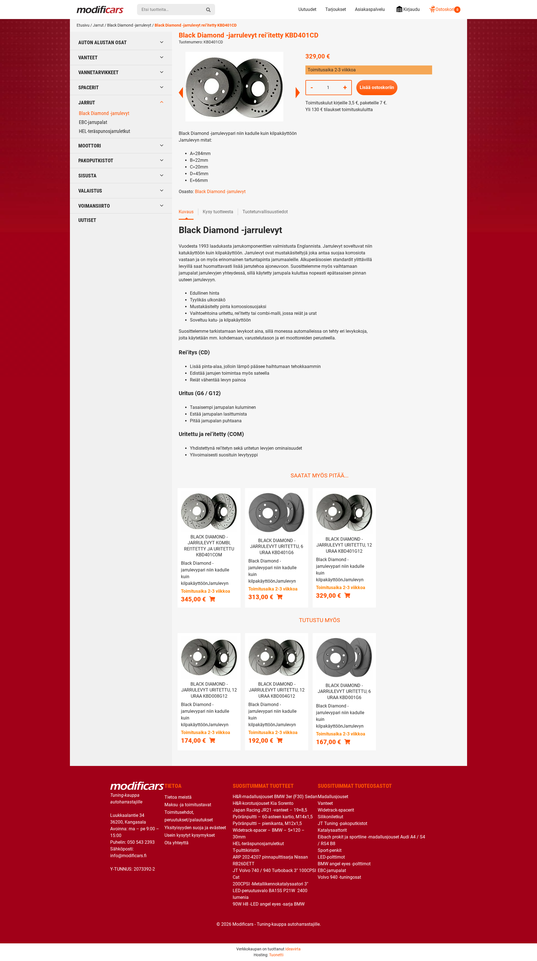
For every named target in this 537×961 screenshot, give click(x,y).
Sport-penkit (329, 850)
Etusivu (83, 25)
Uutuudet (307, 9)
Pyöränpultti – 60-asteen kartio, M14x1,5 (273, 816)
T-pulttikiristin (246, 850)
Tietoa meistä (178, 797)
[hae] (208, 9)
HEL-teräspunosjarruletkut (104, 131)
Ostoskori (446, 9)
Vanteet (88, 57)
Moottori (89, 146)
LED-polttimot (331, 857)
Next (298, 92)
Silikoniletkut (330, 816)
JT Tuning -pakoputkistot (342, 823)
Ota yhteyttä (176, 842)
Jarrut (98, 25)
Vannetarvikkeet (98, 72)
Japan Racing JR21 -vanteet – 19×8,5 (270, 810)
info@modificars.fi (128, 855)
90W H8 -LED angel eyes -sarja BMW (269, 904)
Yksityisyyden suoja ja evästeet (195, 827)
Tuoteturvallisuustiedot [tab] (265, 211)
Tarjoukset (335, 9)
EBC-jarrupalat (93, 122)
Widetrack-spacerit (336, 810)
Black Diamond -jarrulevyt (129, 25)
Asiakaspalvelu (370, 9)
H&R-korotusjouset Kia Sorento (263, 803)
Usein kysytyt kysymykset (189, 835)
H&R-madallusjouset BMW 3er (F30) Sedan (275, 796)
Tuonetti (276, 955)
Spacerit (88, 87)
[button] (212, 599)
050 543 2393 (141, 842)
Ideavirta (293, 949)
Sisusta (87, 176)
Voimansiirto (94, 206)
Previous (181, 92)
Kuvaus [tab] (186, 211)
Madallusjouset (333, 796)
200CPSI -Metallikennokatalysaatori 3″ (270, 884)
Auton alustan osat (102, 42)
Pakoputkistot (95, 160)
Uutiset (87, 220)
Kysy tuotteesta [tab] (218, 211)
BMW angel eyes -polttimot (344, 863)
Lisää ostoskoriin (377, 87)
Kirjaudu (411, 9)
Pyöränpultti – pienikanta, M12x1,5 (267, 823)
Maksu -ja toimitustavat (187, 804)
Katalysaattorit (332, 830)
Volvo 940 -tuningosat (339, 877)
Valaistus (90, 191)
